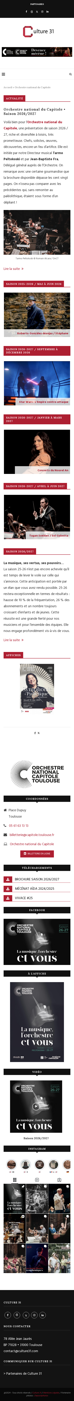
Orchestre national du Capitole (32, 844)
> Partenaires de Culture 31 (23, 1373)
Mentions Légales (51, 1393)
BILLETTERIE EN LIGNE (38, 854)
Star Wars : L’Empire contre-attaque (43, 402)
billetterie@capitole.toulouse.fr (32, 835)
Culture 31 (36, 1393)
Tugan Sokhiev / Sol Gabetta (48, 535)
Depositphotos (41, 1396)
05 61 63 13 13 (18, 826)
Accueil (8, 87)
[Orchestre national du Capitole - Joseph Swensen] (37, 689)
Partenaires (37, 4)
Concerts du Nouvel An (53, 470)
